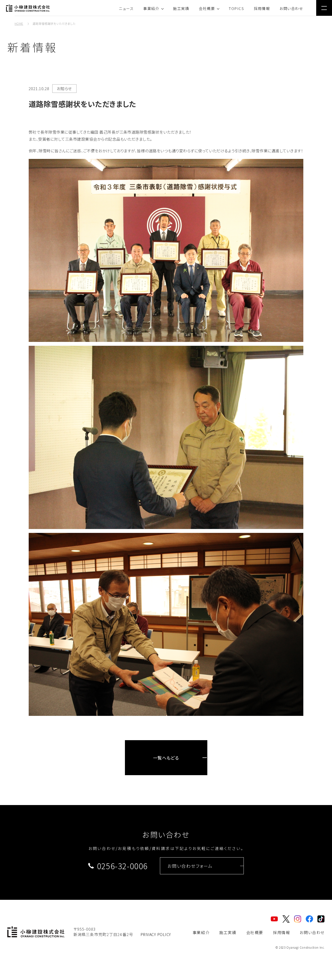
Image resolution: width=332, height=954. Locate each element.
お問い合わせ (291, 8)
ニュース (126, 8)
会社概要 (207, 8)
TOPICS (236, 8)
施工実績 (181, 8)
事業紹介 (151, 8)
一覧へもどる (166, 758)
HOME (19, 23)
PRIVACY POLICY (155, 934)
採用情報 (262, 8)
